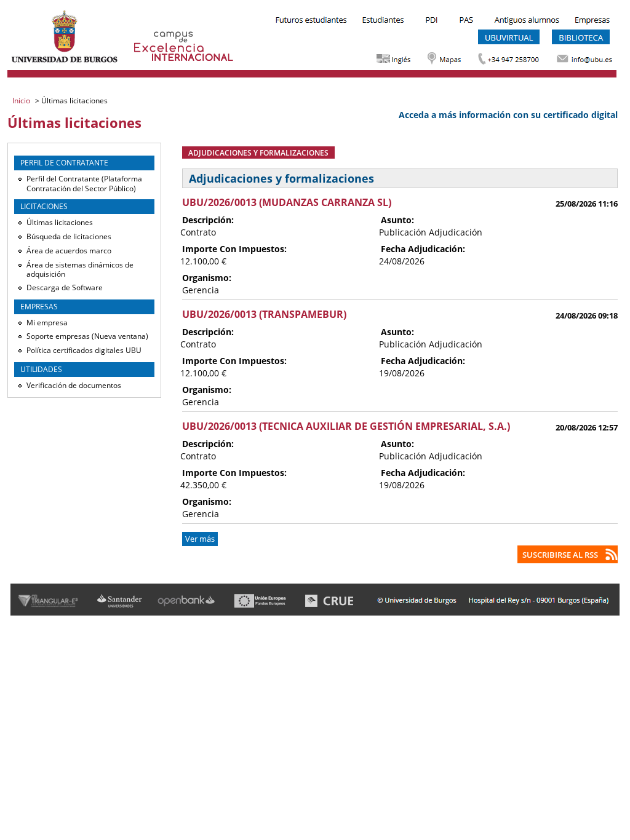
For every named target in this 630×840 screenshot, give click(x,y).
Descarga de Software (64, 287)
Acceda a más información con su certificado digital (508, 115)
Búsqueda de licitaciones (68, 236)
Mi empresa (47, 322)
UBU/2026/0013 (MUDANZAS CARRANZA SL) (286, 202)
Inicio (22, 100)
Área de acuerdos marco (68, 250)
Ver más (200, 539)
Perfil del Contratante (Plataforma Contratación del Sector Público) (84, 183)
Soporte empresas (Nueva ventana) (87, 336)
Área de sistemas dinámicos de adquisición (80, 270)
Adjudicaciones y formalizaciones (258, 152)
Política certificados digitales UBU (84, 350)
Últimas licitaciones (59, 222)
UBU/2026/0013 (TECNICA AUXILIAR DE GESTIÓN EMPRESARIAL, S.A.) (346, 426)
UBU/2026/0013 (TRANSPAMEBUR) (264, 314)
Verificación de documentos (73, 385)
